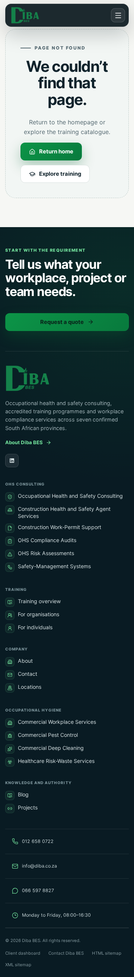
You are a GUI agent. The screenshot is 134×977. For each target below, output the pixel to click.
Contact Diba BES (66, 953)
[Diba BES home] (27, 15)
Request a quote (62, 322)
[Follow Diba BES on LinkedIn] (12, 460)
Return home (56, 151)
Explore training (60, 174)
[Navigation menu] (118, 15)
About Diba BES (24, 442)
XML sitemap (18, 964)
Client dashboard (22, 953)
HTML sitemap (106, 953)
